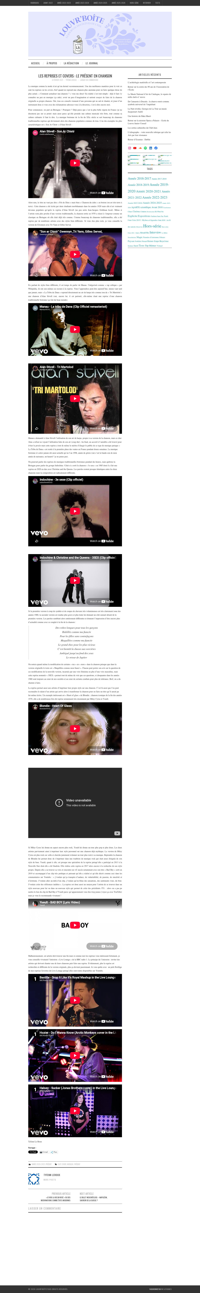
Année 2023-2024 (82, 2)
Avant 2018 (157, 207)
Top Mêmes (150, 245)
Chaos (130, 211)
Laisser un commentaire (89, 80)
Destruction (150, 212)
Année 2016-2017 (139, 178)
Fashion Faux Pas (157, 216)
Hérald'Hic (144, 232)
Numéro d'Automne (151, 237)
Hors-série (134, 2)
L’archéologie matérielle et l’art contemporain (147, 82)
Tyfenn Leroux (71, 80)
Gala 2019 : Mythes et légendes (144, 220)
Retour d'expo (153, 241)
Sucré (136, 245)
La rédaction (71, 63)
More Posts (50, 1179)
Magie (139, 237)
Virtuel (160, 245)
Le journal (92, 63)
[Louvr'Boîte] (100, 33)
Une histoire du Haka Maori (139, 116)
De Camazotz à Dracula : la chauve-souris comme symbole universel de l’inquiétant (148, 103)
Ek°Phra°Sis (159, 211)
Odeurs (162, 237)
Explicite (132, 216)
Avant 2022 (48, 2)
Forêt (166, 216)
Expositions (144, 216)
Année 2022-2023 (64, 2)
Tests (157, 2)
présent (77, 1164)
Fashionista (154, 1289)
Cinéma (136, 211)
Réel (166, 241)
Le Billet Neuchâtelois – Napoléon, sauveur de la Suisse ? (93, 1199)
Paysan (131, 241)
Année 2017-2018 (159, 178)
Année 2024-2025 (100, 2)
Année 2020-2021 (38, 1164)
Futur (130, 220)
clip (59, 1164)
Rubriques (35, 2)
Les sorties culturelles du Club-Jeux (142, 127)
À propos (52, 63)
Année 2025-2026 (118, 2)
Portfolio (138, 241)
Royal (162, 241)
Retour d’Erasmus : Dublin (139, 139)
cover (64, 1164)
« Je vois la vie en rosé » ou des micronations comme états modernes (55, 1199)
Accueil (35, 63)
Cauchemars (167, 207)
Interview (147, 2)
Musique (70, 1164)
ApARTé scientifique (141, 207)
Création (143, 211)
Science (130, 246)
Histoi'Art (139, 227)
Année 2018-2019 (138, 185)
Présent (49, 1164)
